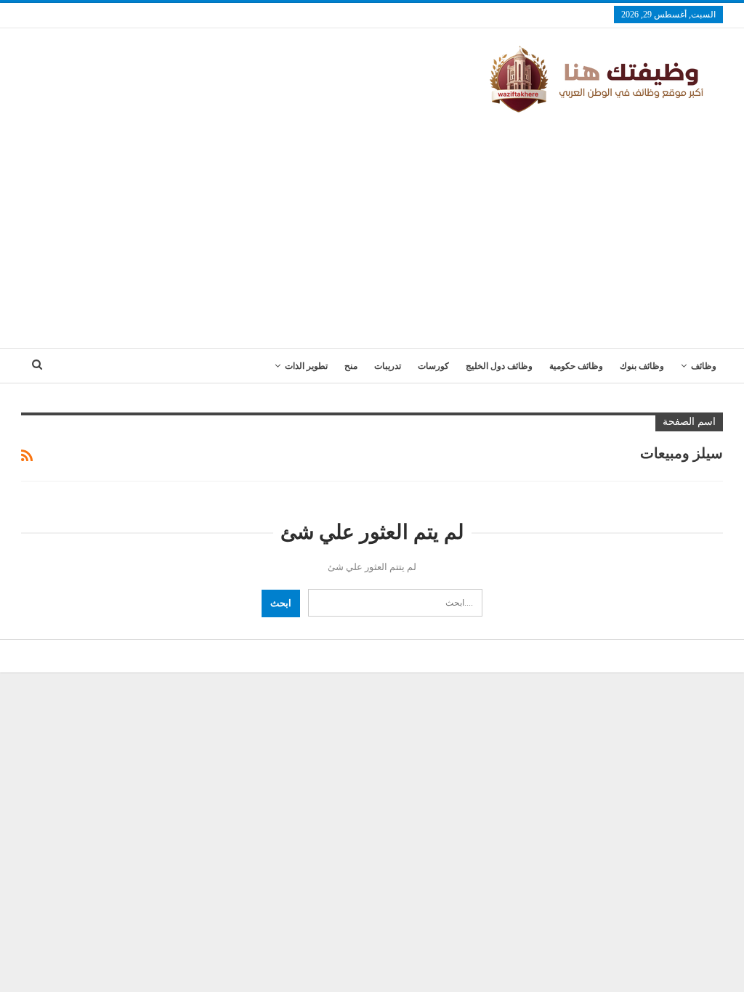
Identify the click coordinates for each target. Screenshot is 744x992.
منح (350, 366)
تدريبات (387, 366)
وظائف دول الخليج (499, 366)
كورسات (433, 366)
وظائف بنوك (642, 366)
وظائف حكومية (576, 366)
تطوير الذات (306, 366)
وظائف (703, 366)
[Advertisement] (372, 224)
